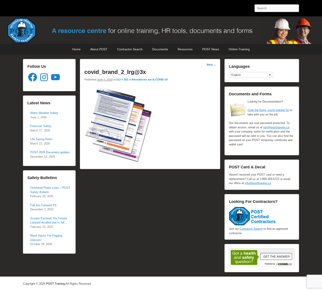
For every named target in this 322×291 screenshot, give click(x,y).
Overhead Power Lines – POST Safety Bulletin (50, 190)
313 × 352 (122, 79)
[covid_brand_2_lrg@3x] (118, 162)
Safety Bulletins (42, 178)
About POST (99, 49)
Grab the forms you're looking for (268, 110)
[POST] (161, 30)
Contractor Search (130, 49)
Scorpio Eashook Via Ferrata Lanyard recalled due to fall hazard (48, 221)
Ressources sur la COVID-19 (150, 79)
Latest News (38, 103)
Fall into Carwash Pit (43, 205)
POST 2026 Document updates (50, 152)
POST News (210, 49)
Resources (185, 49)
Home (76, 49)
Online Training (239, 49)
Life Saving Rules (41, 139)
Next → (211, 64)
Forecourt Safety (40, 126)
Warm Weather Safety (44, 113)
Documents (160, 49)
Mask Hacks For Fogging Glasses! (46, 238)
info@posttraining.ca (276, 127)
